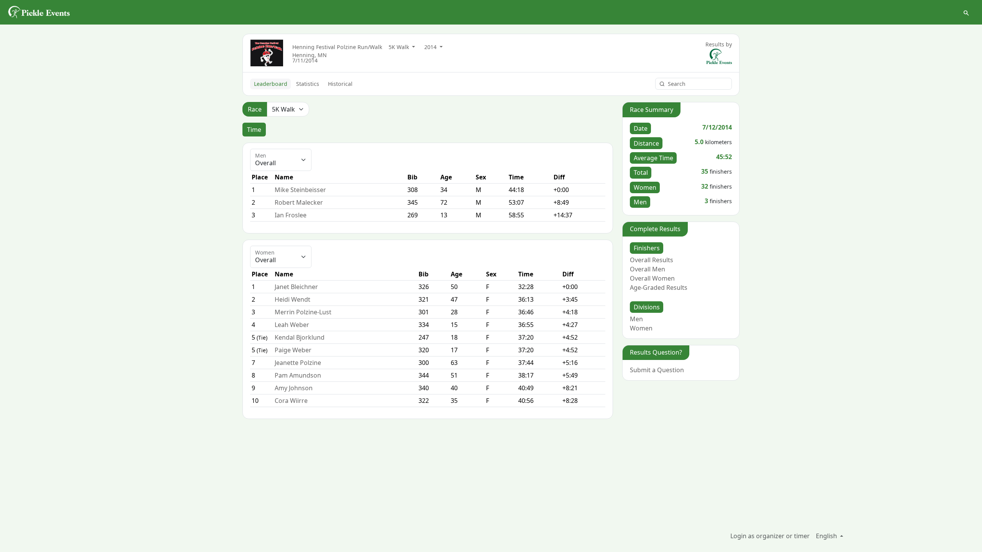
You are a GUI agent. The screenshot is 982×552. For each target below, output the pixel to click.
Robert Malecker (299, 202)
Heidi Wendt (292, 299)
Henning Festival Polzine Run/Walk (337, 47)
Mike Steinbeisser (300, 190)
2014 (431, 47)
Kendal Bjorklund (300, 337)
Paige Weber (293, 350)
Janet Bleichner (296, 287)
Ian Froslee (290, 215)
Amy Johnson (294, 388)
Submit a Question (657, 370)
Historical (340, 83)
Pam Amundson (298, 375)
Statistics (307, 83)
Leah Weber (292, 324)
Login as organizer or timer (770, 536)
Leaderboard (270, 83)
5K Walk (400, 47)
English (827, 536)
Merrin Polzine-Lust (303, 312)
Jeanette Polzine (298, 362)
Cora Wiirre (291, 400)
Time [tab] (254, 129)
